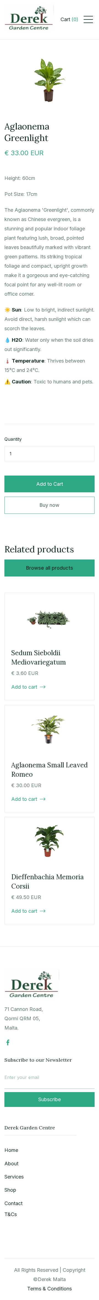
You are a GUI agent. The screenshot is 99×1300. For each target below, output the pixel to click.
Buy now (49, 505)
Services (14, 1177)
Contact (13, 1203)
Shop (10, 1190)
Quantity (13, 439)
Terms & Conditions (49, 1288)
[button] (69, 19)
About (11, 1163)
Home (11, 1150)
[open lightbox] (49, 80)
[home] (29, 19)
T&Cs (10, 1214)
